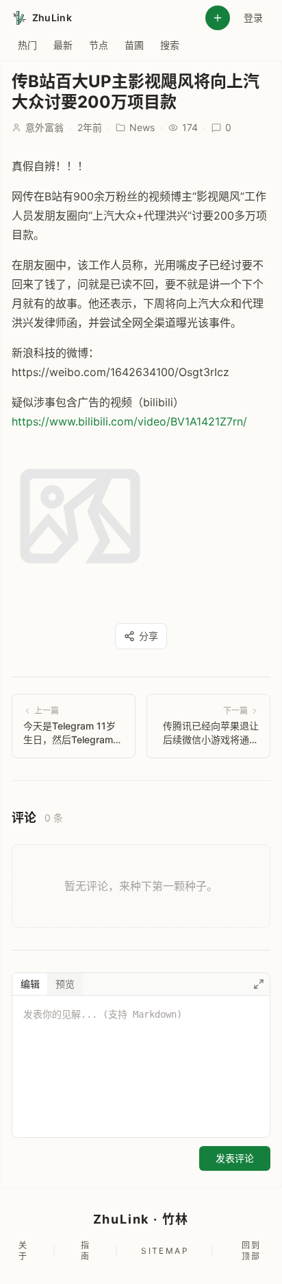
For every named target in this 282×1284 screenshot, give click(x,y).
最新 (63, 45)
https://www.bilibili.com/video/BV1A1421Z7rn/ (129, 421)
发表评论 (235, 1158)
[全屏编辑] (259, 984)
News (142, 127)
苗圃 (134, 45)
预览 (65, 984)
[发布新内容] (217, 17)
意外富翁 (44, 127)
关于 (23, 1250)
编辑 (30, 984)
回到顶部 (251, 1250)
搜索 (169, 45)
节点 (98, 45)
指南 (85, 1250)
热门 (27, 45)
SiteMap (165, 1251)
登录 (253, 17)
